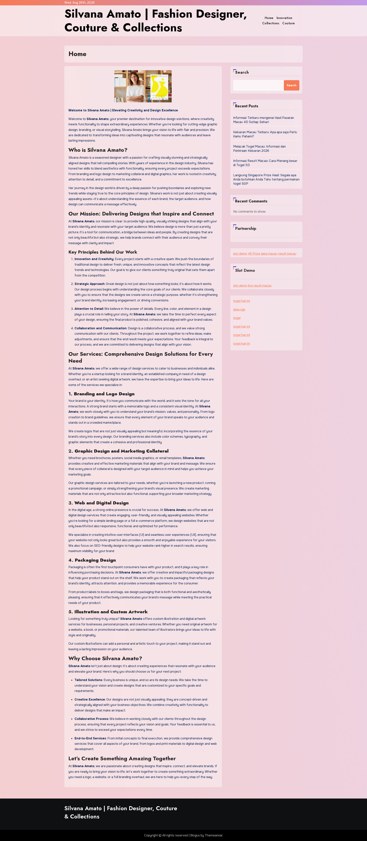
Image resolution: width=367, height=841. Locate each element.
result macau (287, 254)
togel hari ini (241, 301)
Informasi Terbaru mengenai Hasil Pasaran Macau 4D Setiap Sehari (263, 120)
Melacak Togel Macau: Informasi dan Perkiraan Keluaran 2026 (259, 148)
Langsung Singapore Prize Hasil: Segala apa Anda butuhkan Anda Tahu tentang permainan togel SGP (266, 179)
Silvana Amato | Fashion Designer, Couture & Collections (155, 20)
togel (236, 318)
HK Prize (254, 254)
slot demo (240, 254)
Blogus (195, 835)
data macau (269, 254)
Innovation (284, 18)
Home (269, 18)
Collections (270, 23)
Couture (288, 23)
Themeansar (213, 835)
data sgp (239, 310)
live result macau (260, 286)
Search (242, 72)
